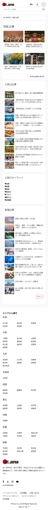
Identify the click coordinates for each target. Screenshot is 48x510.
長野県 (33, 344)
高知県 (5, 393)
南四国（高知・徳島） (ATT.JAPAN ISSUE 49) (13, 45)
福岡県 (19, 363)
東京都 (33, 448)
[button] (31, 4)
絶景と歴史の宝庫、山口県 (25, 219)
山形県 (19, 405)
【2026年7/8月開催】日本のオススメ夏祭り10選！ (29, 156)
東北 (5, 399)
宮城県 (5, 405)
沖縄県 (5, 421)
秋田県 (19, 408)
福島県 (5, 408)
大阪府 (5, 436)
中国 (5, 317)
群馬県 (33, 451)
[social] (3, 482)
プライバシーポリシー (11, 496)
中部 (5, 332)
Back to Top (23, 507)
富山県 (19, 338)
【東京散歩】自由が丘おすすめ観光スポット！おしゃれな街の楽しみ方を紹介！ (29, 101)
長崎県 (33, 363)
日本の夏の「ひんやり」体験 (25, 281)
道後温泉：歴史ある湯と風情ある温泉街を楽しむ (34, 45)
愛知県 (19, 341)
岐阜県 (5, 341)
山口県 (5, 323)
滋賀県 (33, 436)
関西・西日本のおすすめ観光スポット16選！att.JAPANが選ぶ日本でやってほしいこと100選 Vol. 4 (29, 116)
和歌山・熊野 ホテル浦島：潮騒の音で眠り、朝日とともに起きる (29, 226)
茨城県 (5, 454)
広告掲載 (6, 499)
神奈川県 (20, 451)
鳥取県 (19, 326)
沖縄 (5, 415)
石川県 (5, 344)
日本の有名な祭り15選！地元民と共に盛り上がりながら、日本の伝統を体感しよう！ (29, 148)
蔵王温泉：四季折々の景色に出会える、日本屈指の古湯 (28, 234)
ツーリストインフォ (10, 493)
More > (39, 296)
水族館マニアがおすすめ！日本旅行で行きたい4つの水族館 (29, 258)
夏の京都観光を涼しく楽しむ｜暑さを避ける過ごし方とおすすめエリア (29, 266)
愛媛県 (19, 390)
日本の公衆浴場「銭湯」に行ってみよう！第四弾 (29, 250)
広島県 (5, 326)
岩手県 (33, 405)
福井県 (19, 344)
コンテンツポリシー (29, 496)
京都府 (5, 433)
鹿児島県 (6, 366)
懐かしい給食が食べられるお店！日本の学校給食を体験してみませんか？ (29, 164)
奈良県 (19, 436)
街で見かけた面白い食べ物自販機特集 (29, 93)
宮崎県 (33, 360)
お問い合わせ (34, 493)
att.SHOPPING (8, 485)
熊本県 (5, 363)
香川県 (33, 390)
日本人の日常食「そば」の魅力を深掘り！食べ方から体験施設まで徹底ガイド (29, 274)
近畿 (5, 427)
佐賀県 (5, 360)
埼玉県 (19, 448)
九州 (5, 354)
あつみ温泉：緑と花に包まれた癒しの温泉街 (29, 289)
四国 (5, 384)
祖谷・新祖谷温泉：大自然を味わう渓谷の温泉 (13, 67)
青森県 (33, 408)
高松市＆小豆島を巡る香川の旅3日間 (34, 67)
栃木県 (5, 451)
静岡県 (5, 347)
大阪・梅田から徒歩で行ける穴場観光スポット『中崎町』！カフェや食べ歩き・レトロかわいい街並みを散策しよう (29, 124)
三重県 (5, 338)
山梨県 (33, 338)
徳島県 (5, 390)
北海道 (6, 372)
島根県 (33, 323)
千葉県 (5, 448)
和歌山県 (34, 433)
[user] (37, 4)
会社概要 (23, 493)
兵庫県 (19, 433)
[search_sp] (44, 9)
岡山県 (19, 323)
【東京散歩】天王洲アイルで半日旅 (28, 109)
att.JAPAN (7, 17)
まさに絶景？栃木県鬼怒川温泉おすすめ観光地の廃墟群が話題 (29, 140)
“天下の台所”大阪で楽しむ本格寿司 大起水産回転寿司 (29, 132)
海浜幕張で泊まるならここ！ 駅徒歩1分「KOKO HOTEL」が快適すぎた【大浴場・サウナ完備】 (29, 242)
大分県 (19, 360)
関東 (5, 442)
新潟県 (33, 341)
